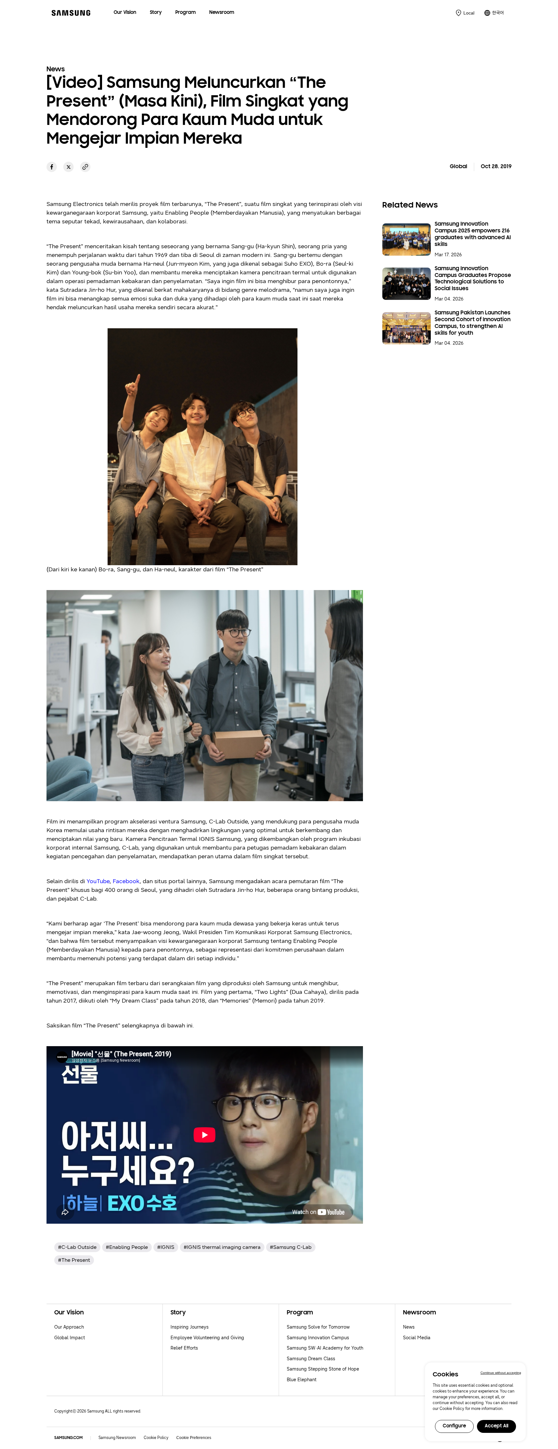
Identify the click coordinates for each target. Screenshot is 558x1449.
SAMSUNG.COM (68, 1438)
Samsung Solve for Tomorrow (318, 1327)
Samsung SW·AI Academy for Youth (325, 1348)
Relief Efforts (184, 1348)
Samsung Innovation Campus (318, 1338)
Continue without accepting (500, 1372)
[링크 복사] (85, 167)
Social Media (416, 1338)
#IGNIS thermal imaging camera (222, 1247)
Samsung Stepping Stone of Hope (323, 1369)
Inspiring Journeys (189, 1327)
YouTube (98, 881)
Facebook (126, 881)
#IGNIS (165, 1247)
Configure (454, 1426)
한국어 (498, 12)
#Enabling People (127, 1247)
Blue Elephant (301, 1380)
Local (468, 12)
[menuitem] (125, 13)
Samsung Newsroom (117, 1437)
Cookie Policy (156, 1437)
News (409, 1327)
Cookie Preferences (193, 1437)
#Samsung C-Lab (291, 1247)
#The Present (74, 1260)
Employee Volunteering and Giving (207, 1338)
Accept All (496, 1426)
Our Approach (69, 1327)
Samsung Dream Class (311, 1359)
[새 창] (51, 167)
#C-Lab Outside (77, 1247)
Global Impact (69, 1338)
